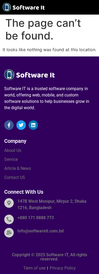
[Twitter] (21, 125)
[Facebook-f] (9, 125)
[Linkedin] (33, 125)
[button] (93, 7)
